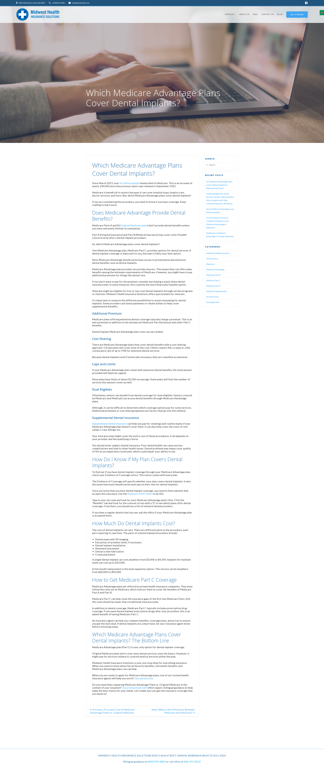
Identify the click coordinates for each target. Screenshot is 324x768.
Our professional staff (134, 687)
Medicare (210, 264)
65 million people (129, 183)
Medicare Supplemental (216, 291)
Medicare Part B (213, 275)
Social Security (212, 296)
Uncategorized (212, 302)
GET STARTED (297, 14)
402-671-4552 (192, 761)
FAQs (255, 14)
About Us (244, 14)
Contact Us (267, 14)
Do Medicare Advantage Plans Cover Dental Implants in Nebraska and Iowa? (219, 184)
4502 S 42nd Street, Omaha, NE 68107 (32, 3)
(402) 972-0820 (157, 761)
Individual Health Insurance (218, 253)
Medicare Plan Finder (139, 493)
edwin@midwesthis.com (80, 3)
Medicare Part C (213, 280)
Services (229, 14)
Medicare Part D (213, 286)
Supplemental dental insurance (109, 423)
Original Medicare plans (133, 225)
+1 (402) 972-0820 (58, 3)
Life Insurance (212, 258)
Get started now (143, 678)
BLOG (280, 14)
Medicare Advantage (215, 269)
